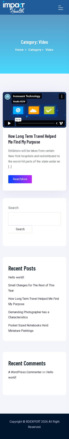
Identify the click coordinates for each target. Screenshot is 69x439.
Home (19, 50)
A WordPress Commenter (25, 372)
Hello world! (16, 277)
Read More (20, 179)
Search (13, 208)
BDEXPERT (33, 421)
